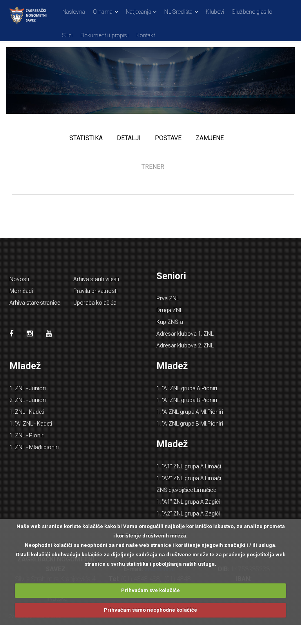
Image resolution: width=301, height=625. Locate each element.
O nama (102, 12)
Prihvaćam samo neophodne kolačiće (150, 610)
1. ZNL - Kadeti (26, 412)
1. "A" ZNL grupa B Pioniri (186, 400)
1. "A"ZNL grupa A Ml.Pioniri (189, 412)
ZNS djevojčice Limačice (186, 490)
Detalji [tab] (129, 138)
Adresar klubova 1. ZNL (185, 334)
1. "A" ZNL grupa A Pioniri (186, 388)
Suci (67, 35)
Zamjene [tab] (210, 138)
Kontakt (145, 35)
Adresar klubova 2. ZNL (185, 345)
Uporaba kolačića (94, 303)
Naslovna (73, 12)
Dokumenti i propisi (104, 35)
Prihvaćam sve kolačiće (150, 590)
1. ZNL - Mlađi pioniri (34, 447)
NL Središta (178, 12)
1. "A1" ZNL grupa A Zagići (188, 502)
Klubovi (215, 12)
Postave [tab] (168, 138)
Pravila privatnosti (95, 291)
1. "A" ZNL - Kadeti (30, 423)
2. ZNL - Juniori (27, 400)
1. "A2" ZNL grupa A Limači (188, 478)
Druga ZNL (169, 310)
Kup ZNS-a (169, 322)
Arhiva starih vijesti (96, 279)
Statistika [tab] (86, 138)
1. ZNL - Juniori (27, 388)
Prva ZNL (167, 298)
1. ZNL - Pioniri (27, 435)
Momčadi (21, 291)
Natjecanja (138, 12)
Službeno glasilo (252, 12)
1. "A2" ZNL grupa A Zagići (188, 513)
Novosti (19, 279)
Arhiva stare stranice (34, 303)
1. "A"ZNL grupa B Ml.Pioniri (189, 423)
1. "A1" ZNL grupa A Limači (188, 466)
